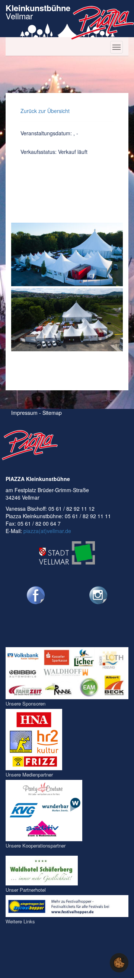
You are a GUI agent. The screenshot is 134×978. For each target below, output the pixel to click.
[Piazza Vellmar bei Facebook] (36, 595)
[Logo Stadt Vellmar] (67, 553)
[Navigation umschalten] (116, 47)
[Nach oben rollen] (98, 963)
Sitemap (52, 412)
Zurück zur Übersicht (45, 110)
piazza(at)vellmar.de (47, 531)
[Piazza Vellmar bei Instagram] (98, 595)
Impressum (24, 412)
